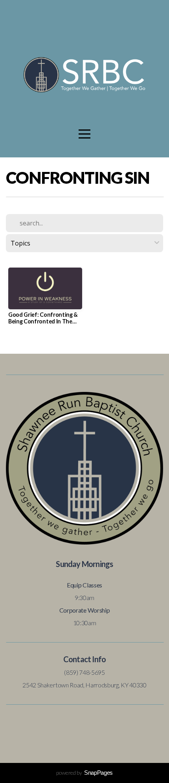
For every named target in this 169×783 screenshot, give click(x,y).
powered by (84, 772)
